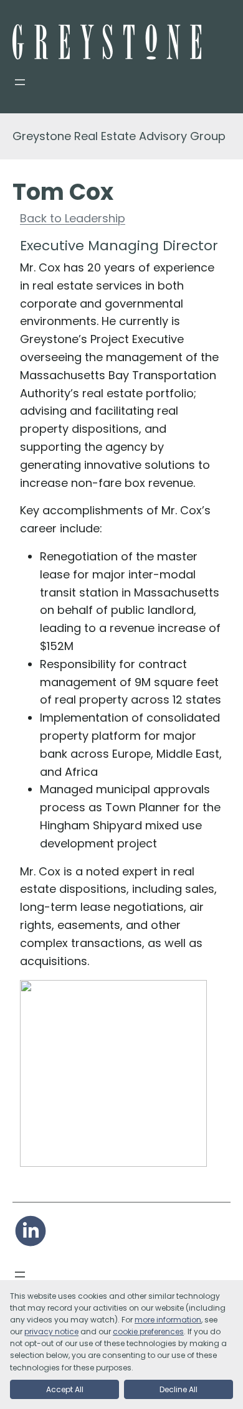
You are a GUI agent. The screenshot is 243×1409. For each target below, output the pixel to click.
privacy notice (51, 1331)
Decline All (179, 1389)
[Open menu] (19, 82)
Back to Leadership (72, 218)
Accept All (64, 1389)
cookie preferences (148, 1331)
